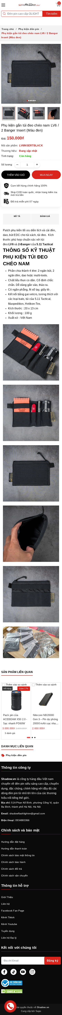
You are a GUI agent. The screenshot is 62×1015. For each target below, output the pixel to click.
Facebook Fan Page (12, 910)
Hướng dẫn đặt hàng (13, 841)
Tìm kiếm (51, 13)
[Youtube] (23, 972)
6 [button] (34, 100)
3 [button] (30, 100)
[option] (31, 74)
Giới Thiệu (7, 897)
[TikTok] (14, 972)
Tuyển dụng (8, 931)
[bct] (30, 983)
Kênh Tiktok (7, 917)
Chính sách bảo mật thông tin (18, 855)
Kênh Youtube (9, 924)
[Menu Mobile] (4, 5)
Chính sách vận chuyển (14, 875)
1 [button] (27, 100)
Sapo (38, 1011)
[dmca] (31, 991)
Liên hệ (5, 903)
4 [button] (31, 100)
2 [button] (28, 100)
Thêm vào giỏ (16, 175)
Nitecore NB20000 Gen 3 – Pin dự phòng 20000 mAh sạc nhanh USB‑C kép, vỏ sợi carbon (46, 723)
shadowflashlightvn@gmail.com (27, 813)
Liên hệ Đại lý (9, 937)
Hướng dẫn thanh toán (14, 848)
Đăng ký (52, 960)
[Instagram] (32, 972)
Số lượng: (7, 164)
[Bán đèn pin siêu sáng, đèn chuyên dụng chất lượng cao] (30, 4)
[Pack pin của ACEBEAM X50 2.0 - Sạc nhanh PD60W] (16, 697)
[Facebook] (4, 972)
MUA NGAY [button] (46, 175)
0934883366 (22, 820)
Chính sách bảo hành (13, 862)
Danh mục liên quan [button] (17, 746)
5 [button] (33, 100)
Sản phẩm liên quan (17, 672)
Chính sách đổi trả (11, 868)
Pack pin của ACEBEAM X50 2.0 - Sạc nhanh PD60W (15, 719)
